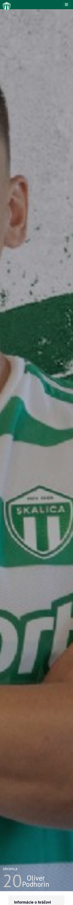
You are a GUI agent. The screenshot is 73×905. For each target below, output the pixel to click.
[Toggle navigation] (66, 4)
